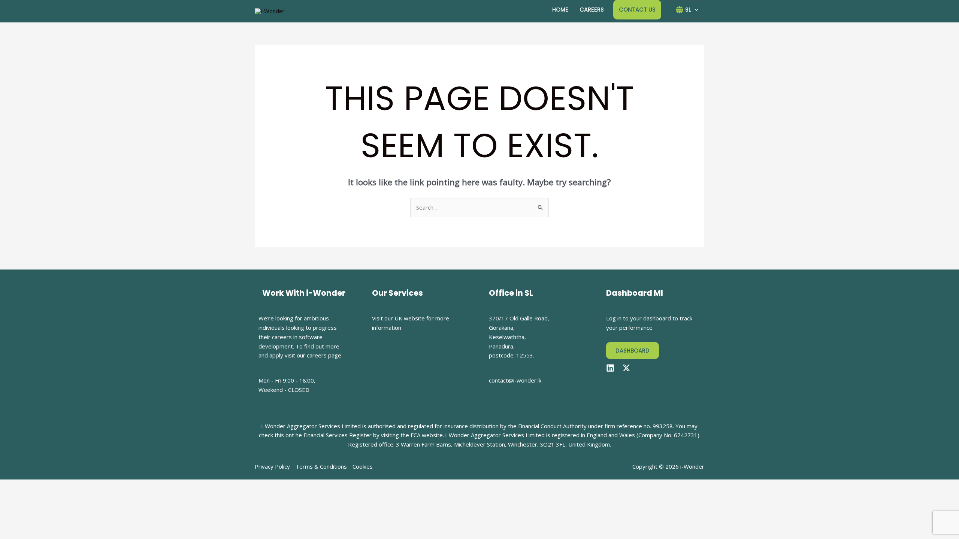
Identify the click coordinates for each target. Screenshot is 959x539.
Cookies (363, 466)
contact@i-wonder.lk (515, 380)
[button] (632, 350)
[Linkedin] (610, 368)
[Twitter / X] (626, 368)
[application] (694, 9)
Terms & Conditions (321, 466)
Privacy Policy (272, 466)
